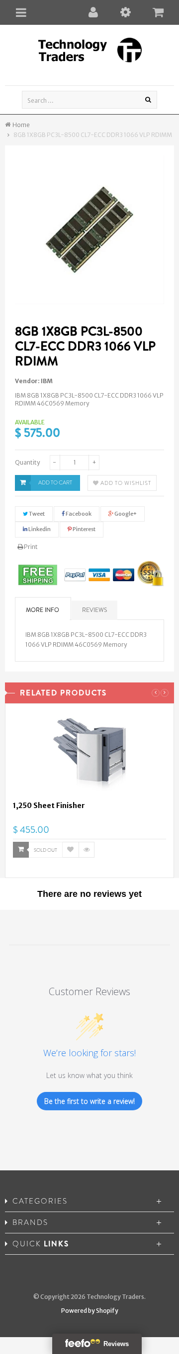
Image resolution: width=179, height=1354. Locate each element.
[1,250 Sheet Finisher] (89, 756)
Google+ (125, 513)
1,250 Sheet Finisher (49, 805)
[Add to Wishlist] (71, 850)
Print (30, 546)
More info (42, 610)
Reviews (94, 610)
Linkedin (39, 529)
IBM (47, 381)
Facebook (78, 513)
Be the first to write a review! (89, 1101)
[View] (86, 850)
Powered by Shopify (89, 1310)
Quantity (27, 462)
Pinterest (83, 529)
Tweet (36, 513)
